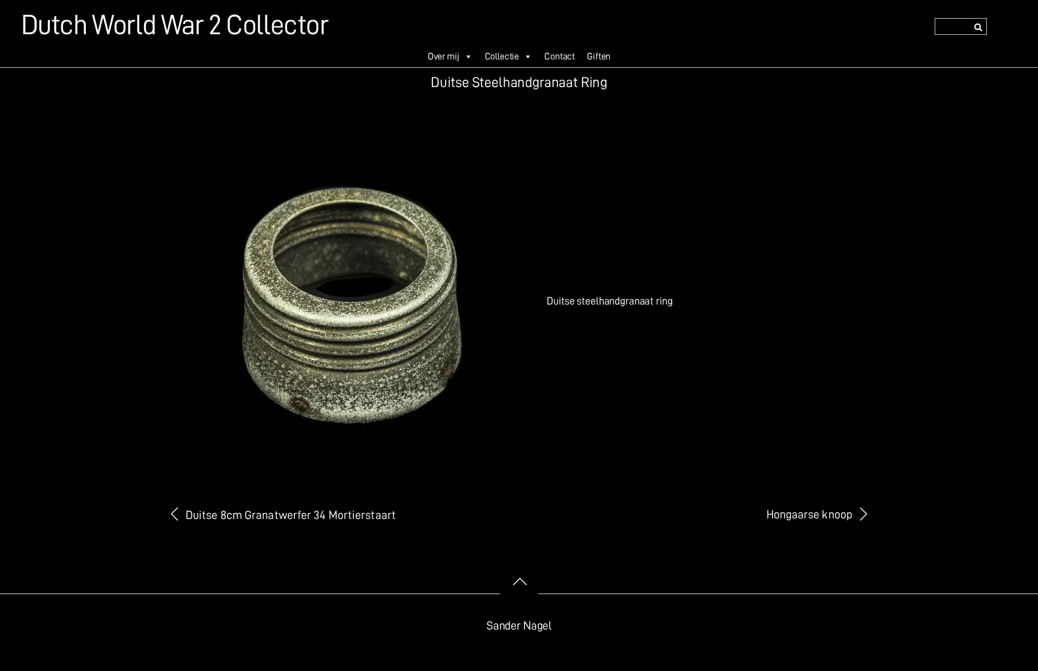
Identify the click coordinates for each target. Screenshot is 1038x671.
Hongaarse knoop (809, 514)
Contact (559, 56)
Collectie (502, 56)
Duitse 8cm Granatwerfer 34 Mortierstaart (291, 515)
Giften (598, 56)
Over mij (444, 56)
